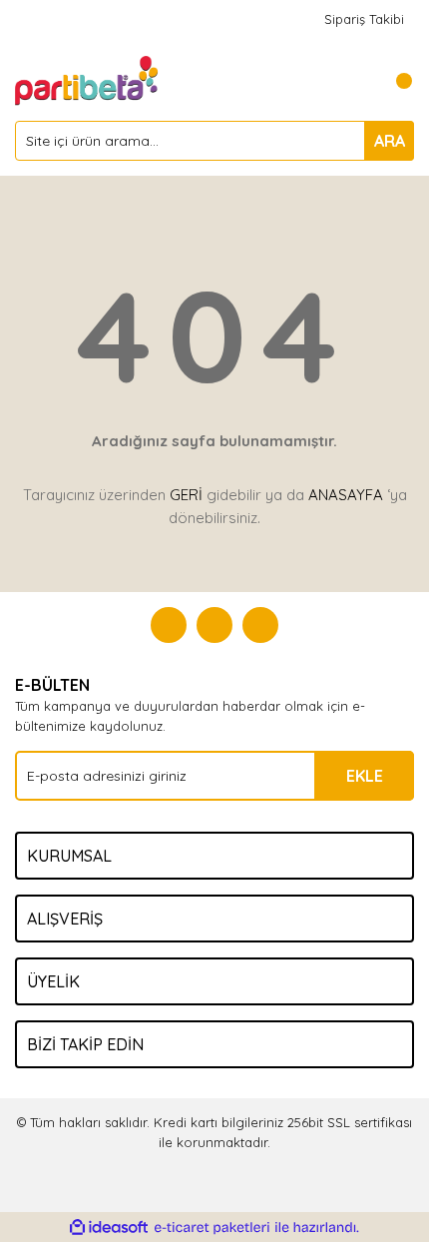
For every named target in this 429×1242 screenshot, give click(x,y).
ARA (389, 141)
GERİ (186, 494)
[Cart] (394, 81)
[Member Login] (354, 81)
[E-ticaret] (212, 1228)
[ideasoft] (109, 1228)
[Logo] (88, 79)
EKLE (364, 776)
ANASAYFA (345, 494)
